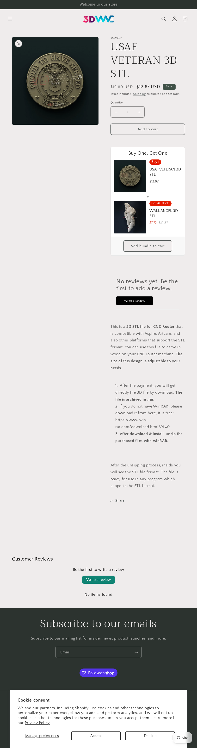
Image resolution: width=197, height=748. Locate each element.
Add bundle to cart (148, 246)
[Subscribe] (136, 652)
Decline (150, 736)
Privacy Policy (37, 723)
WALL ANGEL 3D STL (163, 213)
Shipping (139, 94)
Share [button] (119, 501)
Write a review (98, 580)
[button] (10, 19)
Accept (96, 736)
